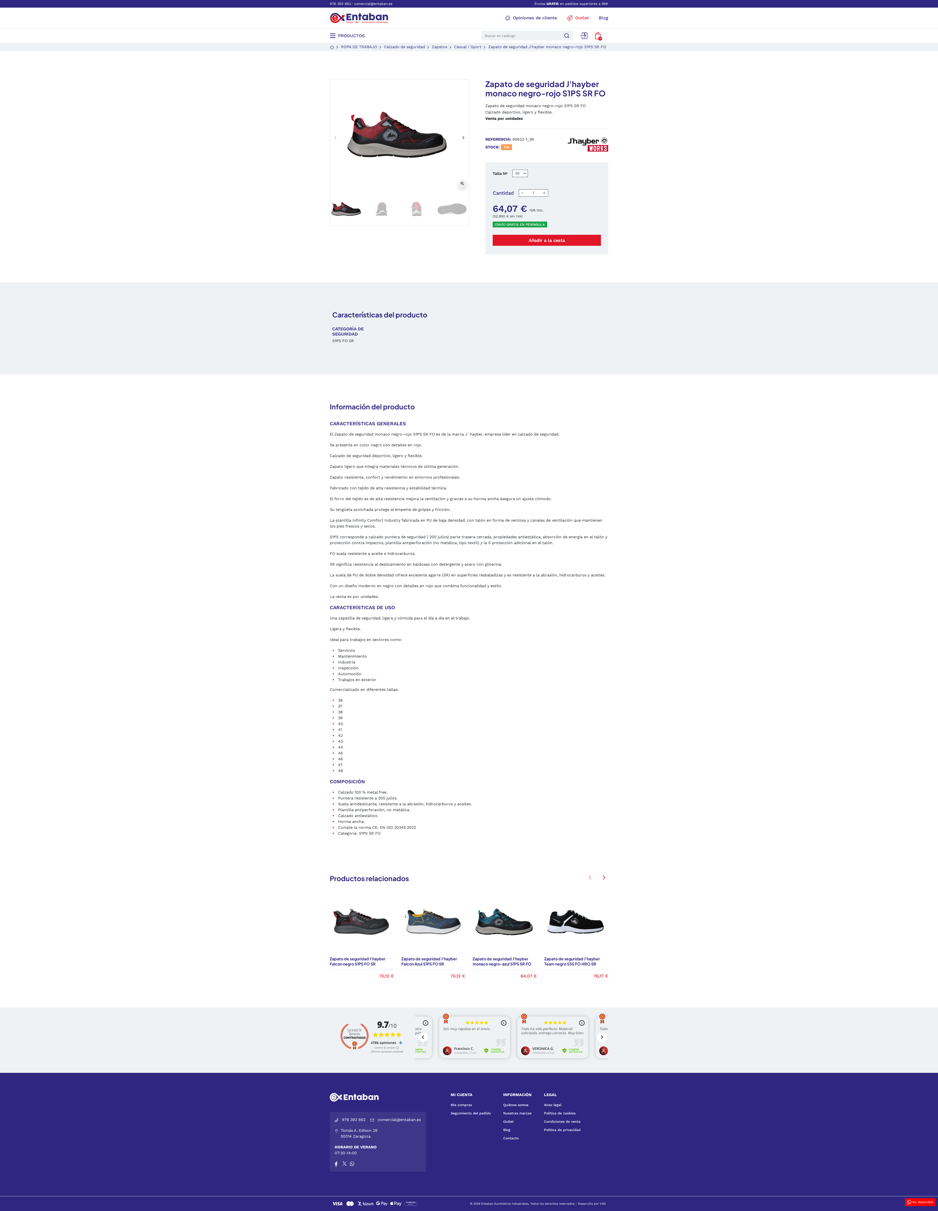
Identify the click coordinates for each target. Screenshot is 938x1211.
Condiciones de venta (562, 1121)
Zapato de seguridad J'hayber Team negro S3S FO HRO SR (572, 961)
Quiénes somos (515, 1105)
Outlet (508, 1121)
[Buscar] (566, 35)
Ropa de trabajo (359, 47)
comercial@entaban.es (373, 4)
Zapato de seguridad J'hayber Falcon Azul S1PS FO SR (429, 961)
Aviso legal (552, 1105)
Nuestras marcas (517, 1113)
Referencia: (498, 139)
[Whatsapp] (352, 1164)
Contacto (511, 1138)
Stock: (492, 147)
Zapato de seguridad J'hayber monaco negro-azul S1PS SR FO (502, 961)
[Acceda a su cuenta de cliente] (583, 35)
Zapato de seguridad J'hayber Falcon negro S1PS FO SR (357, 961)
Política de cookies (560, 1113)
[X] (344, 1164)
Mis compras (461, 1105)
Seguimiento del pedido (471, 1113)
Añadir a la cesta (547, 240)
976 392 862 (340, 4)
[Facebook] (336, 1164)
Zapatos (439, 47)
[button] (598, 35)
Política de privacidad (562, 1130)
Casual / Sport (467, 47)
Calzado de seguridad (404, 47)
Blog (506, 1130)
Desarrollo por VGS (592, 1203)
